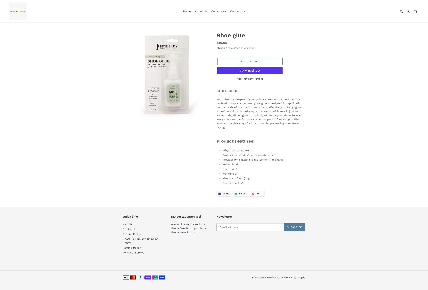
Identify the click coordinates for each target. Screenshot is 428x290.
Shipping (222, 48)
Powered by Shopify (294, 277)
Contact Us (130, 229)
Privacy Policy (132, 234)
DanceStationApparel (272, 277)
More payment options (250, 78)
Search (127, 224)
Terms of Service (133, 252)
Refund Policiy (132, 247)
